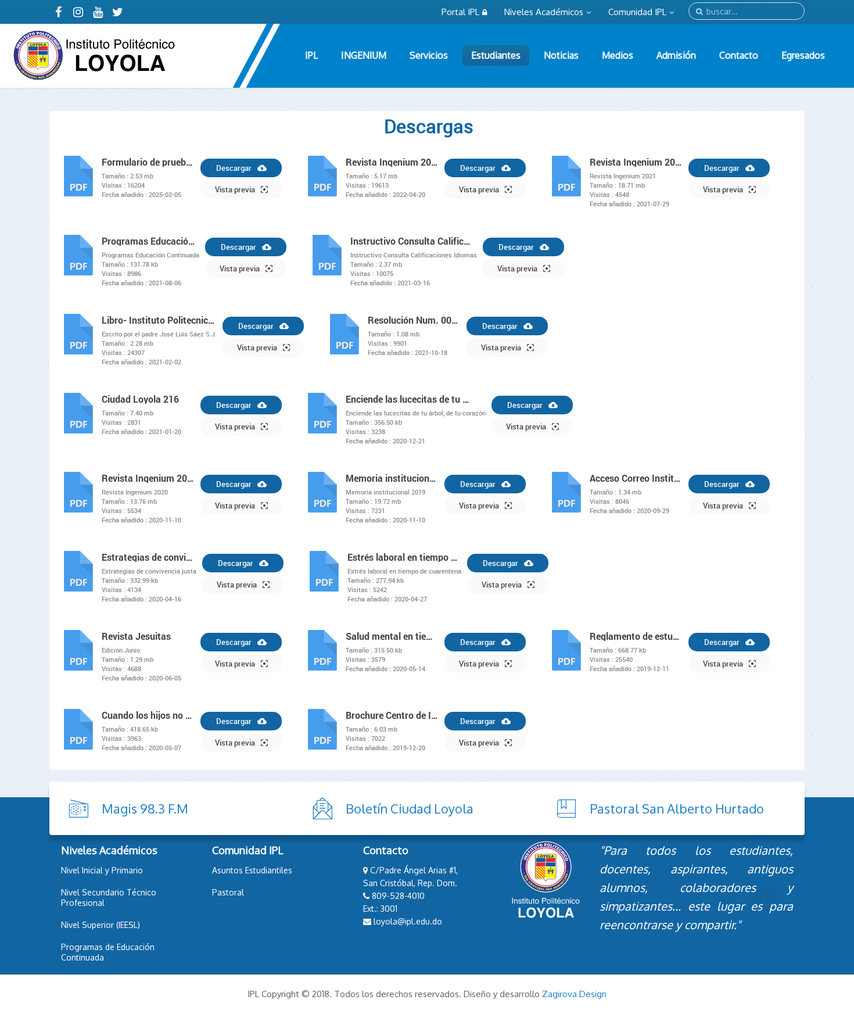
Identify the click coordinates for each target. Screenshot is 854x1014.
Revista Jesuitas (136, 636)
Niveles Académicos (543, 11)
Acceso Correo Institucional (636, 478)
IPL (311, 55)
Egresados (803, 55)
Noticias (561, 55)
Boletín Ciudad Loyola (409, 808)
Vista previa (235, 189)
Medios (617, 55)
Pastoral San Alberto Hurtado (677, 808)
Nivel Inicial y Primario (102, 870)
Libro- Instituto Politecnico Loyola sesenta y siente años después (159, 320)
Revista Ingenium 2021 (636, 162)
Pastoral (228, 892)
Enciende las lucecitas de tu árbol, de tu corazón (408, 399)
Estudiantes (496, 55)
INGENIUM (363, 55)
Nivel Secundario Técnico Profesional (108, 897)
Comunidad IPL (637, 11)
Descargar (234, 168)
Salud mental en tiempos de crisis (392, 636)
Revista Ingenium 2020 (148, 478)
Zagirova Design (574, 993)
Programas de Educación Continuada (108, 952)
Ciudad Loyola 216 (140, 399)
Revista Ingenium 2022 (392, 162)
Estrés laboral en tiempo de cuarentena (404, 557)
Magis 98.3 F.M (145, 808)
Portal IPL (460, 11)
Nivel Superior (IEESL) (100, 925)
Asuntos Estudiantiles (252, 870)
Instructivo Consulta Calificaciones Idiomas (412, 241)
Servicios (429, 55)
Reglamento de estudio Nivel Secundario (636, 636)
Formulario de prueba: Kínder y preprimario (148, 162)
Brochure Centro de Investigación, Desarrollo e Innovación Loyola (392, 715)
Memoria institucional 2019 (392, 478)
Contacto (738, 55)
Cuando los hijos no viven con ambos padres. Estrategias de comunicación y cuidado (148, 715)
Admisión (676, 55)
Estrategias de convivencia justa (149, 557)
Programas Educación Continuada (150, 241)
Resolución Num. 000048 (414, 320)
